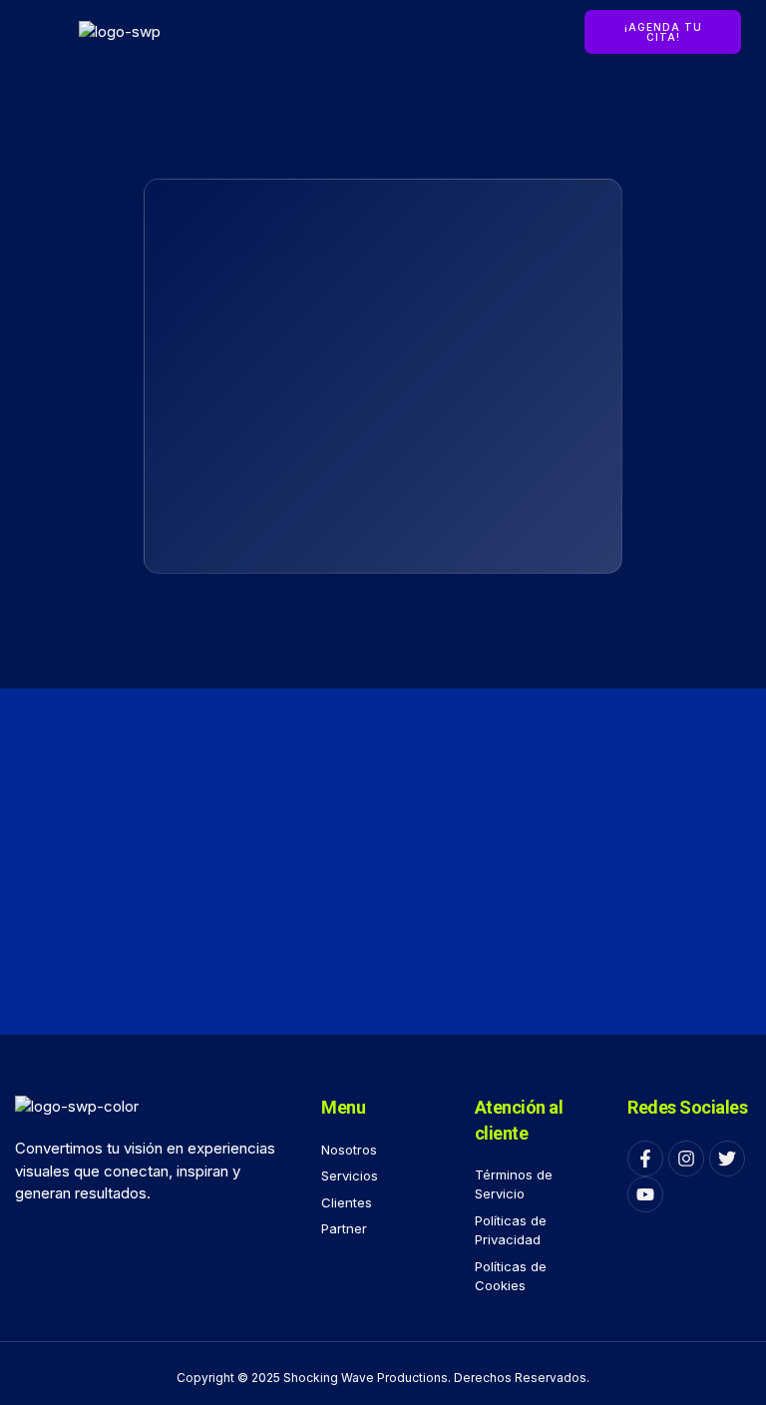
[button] (35, 32)
